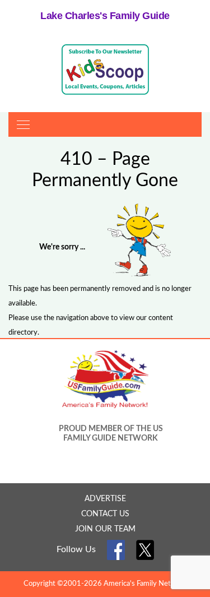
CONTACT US (105, 514)
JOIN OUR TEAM (105, 529)
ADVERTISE (105, 499)
